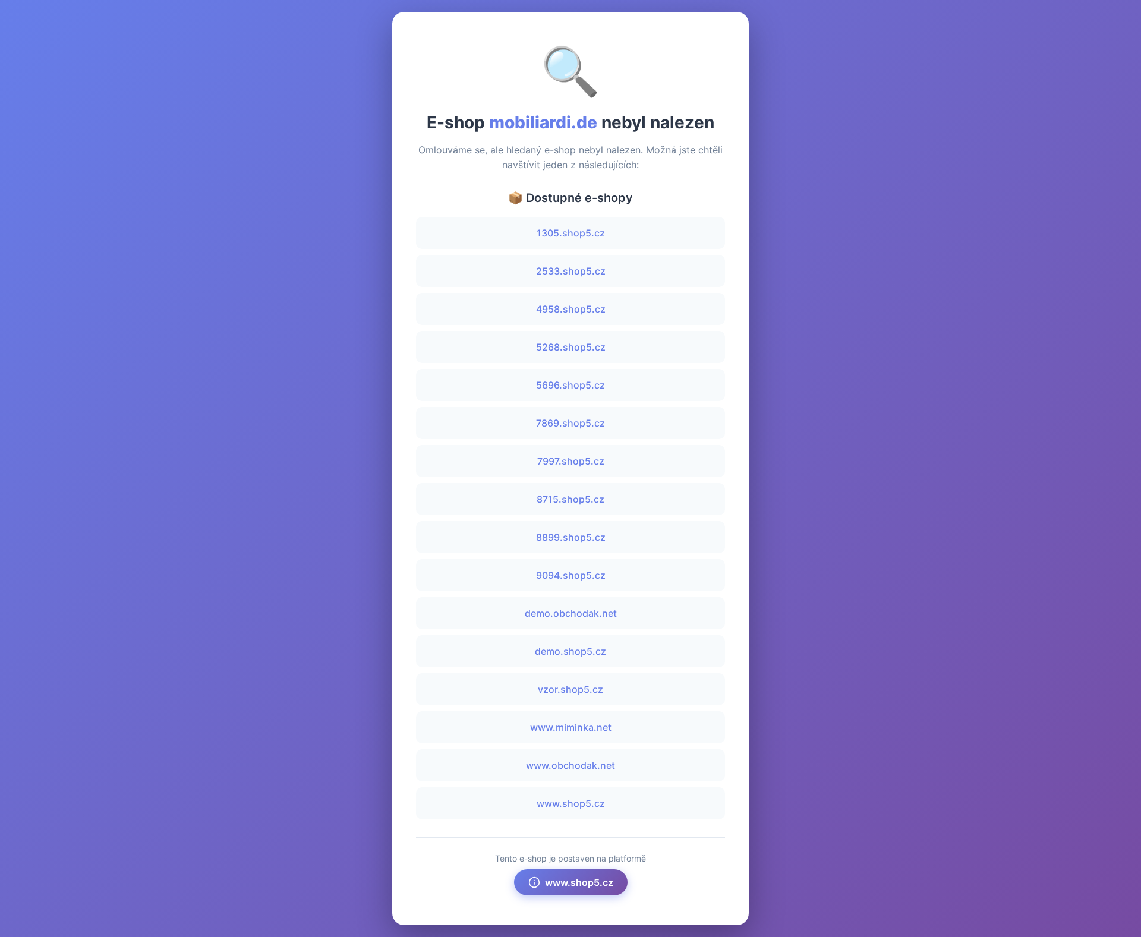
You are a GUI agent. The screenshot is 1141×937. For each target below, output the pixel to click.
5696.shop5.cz (570, 385)
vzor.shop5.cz (570, 689)
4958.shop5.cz (571, 309)
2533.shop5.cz (571, 271)
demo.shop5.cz (570, 651)
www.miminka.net (571, 727)
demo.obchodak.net (571, 613)
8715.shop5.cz (570, 499)
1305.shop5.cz (571, 233)
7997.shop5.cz (570, 461)
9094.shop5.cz (571, 575)
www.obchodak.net (570, 765)
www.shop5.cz (571, 803)
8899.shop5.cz (571, 537)
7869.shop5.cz (570, 423)
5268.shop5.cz (571, 347)
